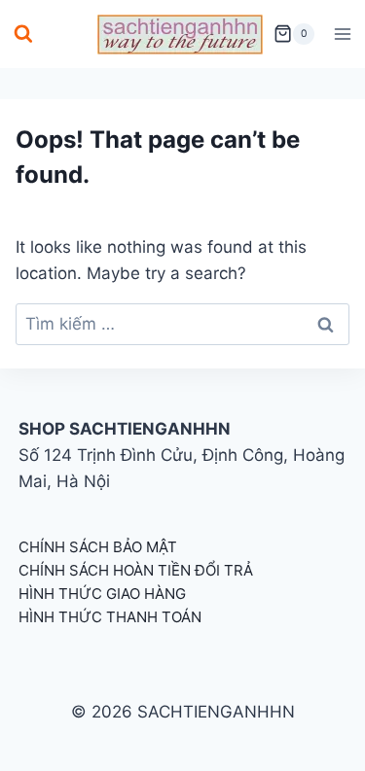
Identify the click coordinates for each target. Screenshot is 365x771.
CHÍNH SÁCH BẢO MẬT (97, 547)
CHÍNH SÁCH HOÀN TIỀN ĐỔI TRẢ (135, 570)
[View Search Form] (23, 34)
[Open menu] (342, 33)
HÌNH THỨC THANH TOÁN (109, 617)
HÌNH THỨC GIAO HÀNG (102, 593)
